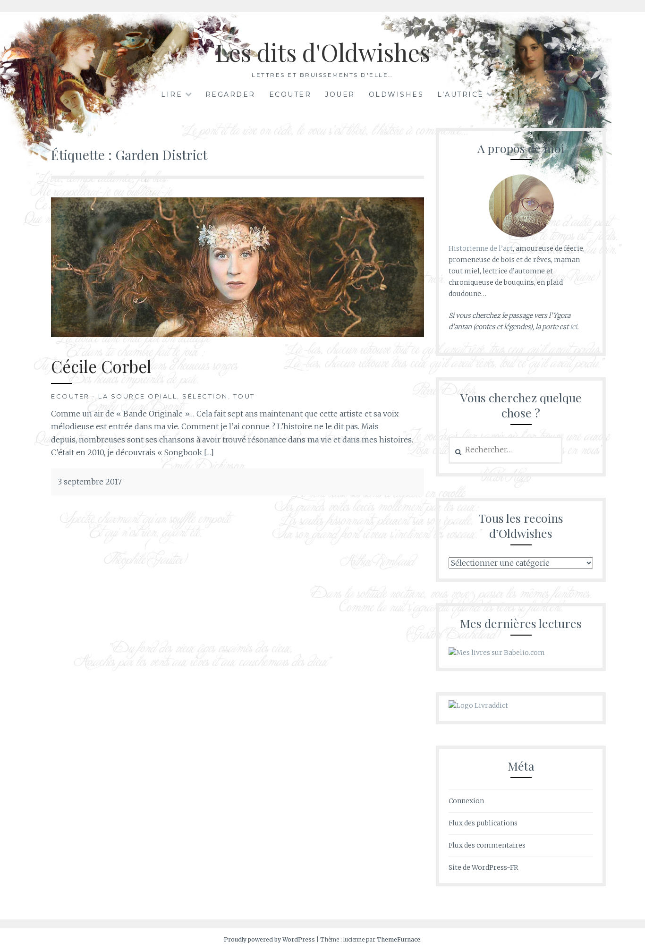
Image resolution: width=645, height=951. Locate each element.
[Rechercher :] (505, 450)
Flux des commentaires (487, 845)
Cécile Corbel (101, 366)
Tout (244, 396)
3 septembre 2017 (90, 481)
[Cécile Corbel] (237, 334)
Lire (171, 94)
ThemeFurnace (398, 939)
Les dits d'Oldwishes (322, 52)
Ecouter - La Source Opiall (114, 396)
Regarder (230, 94)
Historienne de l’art (481, 248)
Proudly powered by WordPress (269, 939)
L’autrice (460, 94)
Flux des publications (483, 823)
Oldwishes (396, 94)
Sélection (205, 396)
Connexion (466, 801)
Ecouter (290, 94)
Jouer (340, 94)
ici (573, 327)
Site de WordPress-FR (483, 867)
